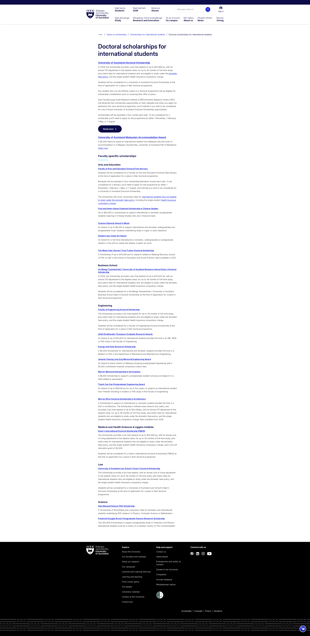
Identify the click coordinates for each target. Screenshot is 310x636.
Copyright (198, 611)
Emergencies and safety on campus (168, 563)
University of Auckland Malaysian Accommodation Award (132, 137)
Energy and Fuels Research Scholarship (117, 346)
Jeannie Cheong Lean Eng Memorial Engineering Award (124, 359)
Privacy (208, 611)
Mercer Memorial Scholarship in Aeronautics (119, 372)
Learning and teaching (132, 577)
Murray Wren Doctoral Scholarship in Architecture (122, 399)
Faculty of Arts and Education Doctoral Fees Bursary (123, 169)
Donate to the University (167, 569)
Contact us (161, 551)
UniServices (127, 602)
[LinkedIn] (197, 553)
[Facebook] (192, 553)
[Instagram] (203, 553)
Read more (108, 129)
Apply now (103, 148)
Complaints (161, 574)
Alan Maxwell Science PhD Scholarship (116, 506)
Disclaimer (218, 611)
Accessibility (186, 611)
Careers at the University (133, 597)
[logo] (97, 14)
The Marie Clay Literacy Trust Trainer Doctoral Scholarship (126, 250)
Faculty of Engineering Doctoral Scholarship (119, 309)
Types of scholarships (117, 34)
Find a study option (130, 582)
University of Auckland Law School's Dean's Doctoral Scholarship (129, 468)
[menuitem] (120, 9)
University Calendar (131, 592)
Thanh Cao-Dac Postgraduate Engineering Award (121, 384)
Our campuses (128, 567)
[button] (221, 9)
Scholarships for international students (147, 34)
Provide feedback (164, 579)
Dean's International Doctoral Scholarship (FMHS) (121, 431)
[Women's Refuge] (159, 598)
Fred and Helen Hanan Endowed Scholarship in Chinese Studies (128, 208)
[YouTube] (209, 553)
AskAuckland (162, 556)
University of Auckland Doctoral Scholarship (124, 62)
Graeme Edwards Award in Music (114, 223)
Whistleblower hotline (165, 584)
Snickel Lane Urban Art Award (112, 236)
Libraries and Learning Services (136, 571)
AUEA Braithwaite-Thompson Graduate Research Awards (125, 334)
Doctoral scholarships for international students (190, 34)
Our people (127, 586)
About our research (130, 561)
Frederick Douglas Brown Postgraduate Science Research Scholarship (131, 518)
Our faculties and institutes (134, 556)
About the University (131, 551)
